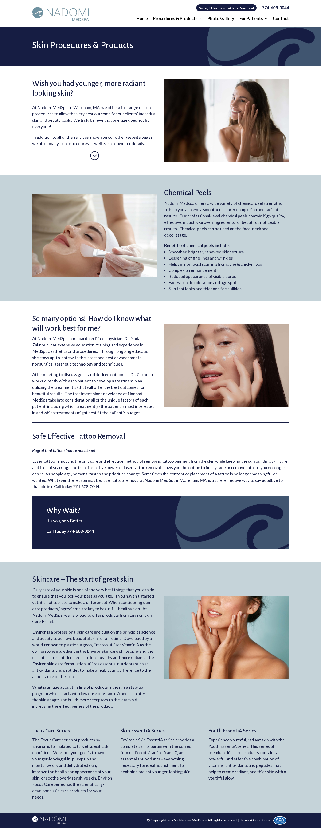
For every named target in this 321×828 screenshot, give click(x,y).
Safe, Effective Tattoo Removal (226, 8)
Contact (281, 19)
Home (142, 19)
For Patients (251, 19)
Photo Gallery (220, 19)
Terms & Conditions (255, 820)
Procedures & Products (175, 19)
